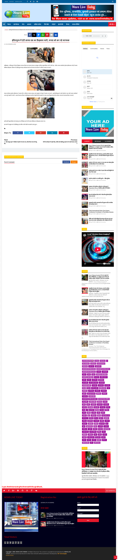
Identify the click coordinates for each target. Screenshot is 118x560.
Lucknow (93, 363)
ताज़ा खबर (96, 407)
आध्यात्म (96, 377)
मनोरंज (101, 420)
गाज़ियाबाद (97, 390)
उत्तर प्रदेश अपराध (93, 382)
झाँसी (84, 404)
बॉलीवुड (84, 420)
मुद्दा (107, 423)
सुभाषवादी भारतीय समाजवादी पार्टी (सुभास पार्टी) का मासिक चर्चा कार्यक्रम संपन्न (99, 300)
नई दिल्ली (92, 410)
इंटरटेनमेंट (95, 380)
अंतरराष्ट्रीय (98, 366)
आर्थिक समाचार (103, 377)
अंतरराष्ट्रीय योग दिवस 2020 (89, 369)
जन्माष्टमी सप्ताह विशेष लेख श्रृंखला (90, 399)
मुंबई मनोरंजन (89, 426)
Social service (101, 363)
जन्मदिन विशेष (92, 396)
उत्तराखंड (94, 385)
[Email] (51, 35)
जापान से (99, 401)
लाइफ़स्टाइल (85, 431)
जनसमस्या (85, 396)
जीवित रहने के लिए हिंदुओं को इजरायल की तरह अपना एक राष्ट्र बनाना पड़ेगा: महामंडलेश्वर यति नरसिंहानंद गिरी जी (100, 219)
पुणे (88, 415)
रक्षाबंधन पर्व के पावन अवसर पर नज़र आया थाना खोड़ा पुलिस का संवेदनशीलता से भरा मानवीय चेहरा (101, 163)
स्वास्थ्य (94, 440)
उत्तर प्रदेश (85, 382)
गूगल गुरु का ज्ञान (91, 393)
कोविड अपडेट (102, 388)
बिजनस (91, 418)
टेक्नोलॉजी (100, 404)
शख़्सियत (90, 434)
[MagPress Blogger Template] (17, 12)
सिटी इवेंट (98, 437)
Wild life (85, 366)
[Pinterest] (47, 35)
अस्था (93, 374)
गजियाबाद (85, 390)
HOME (6, 1)
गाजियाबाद (91, 390)
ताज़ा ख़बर (103, 407)
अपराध (84, 374)
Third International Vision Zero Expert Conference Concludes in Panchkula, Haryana (101, 211)
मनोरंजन (107, 420)
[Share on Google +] (41, 132)
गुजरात (84, 393)
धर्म (87, 410)
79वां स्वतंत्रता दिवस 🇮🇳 (88, 360)
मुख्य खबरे (102, 423)
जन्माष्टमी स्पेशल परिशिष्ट (104, 399)
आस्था (89, 380)
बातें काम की (85, 418)
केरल (84, 388)
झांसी (88, 404)
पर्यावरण (84, 415)
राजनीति (100, 426)
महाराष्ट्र (84, 423)
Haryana (102, 360)
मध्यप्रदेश (96, 420)
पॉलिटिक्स (94, 415)
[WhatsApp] (43, 35)
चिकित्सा (98, 393)
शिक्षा (95, 434)
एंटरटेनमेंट (107, 385)
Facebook (66, 162)
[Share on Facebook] (18, 132)
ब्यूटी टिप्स (90, 420)
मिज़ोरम (96, 423)
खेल (108, 388)
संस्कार (104, 434)
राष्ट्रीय (89, 429)
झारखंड (105, 401)
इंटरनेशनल (101, 380)
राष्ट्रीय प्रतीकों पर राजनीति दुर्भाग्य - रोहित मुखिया (99, 178)
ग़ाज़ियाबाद (104, 390)
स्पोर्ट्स (103, 437)
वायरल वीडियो (93, 431)
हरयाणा (99, 440)
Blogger (74, 162)
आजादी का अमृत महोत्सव (102, 374)
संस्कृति (84, 437)
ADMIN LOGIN (18, 1)
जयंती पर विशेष (93, 401)
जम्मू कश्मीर (85, 401)
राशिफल (84, 429)
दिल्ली (108, 407)
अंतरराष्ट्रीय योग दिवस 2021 (103, 369)
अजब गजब (91, 366)
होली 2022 (97, 442)
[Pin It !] (64, 132)
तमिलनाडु (90, 407)
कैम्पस (88, 388)
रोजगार (95, 429)
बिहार (96, 418)
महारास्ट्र (90, 423)
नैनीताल (106, 410)
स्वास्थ (89, 440)
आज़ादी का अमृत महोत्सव (88, 377)
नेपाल (97, 410)
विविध (99, 431)
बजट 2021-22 (105, 415)
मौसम (95, 426)
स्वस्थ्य (84, 440)
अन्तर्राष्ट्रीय (104, 371)
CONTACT (11, 1)
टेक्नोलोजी (106, 404)
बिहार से (100, 418)
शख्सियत (84, 434)
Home (6, 29)
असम (89, 374)
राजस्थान (106, 426)
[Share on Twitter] (29, 132)
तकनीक (84, 407)
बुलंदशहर (106, 418)
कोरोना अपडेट (95, 388)
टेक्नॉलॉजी (93, 404)
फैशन (99, 415)
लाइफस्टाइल (106, 429)
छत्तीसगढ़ (104, 393)
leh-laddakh (86, 363)
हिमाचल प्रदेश (86, 442)
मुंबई (83, 426)
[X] (34, 35)
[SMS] (38, 35)
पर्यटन (103, 412)
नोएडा (84, 412)
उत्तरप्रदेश (102, 382)
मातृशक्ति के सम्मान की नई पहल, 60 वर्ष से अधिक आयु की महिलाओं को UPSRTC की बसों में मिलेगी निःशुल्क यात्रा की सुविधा (101, 155)
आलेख (84, 380)
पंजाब (99, 412)
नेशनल (101, 410)
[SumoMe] (56, 35)
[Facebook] (30, 35)
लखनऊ (100, 429)
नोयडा (88, 412)
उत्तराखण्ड (101, 385)
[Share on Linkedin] (52, 132)
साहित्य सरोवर (91, 437)
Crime (96, 360)
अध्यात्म (98, 371)
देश (83, 410)
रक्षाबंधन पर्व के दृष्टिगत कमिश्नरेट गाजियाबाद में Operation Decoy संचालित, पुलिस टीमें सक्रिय (99, 187)
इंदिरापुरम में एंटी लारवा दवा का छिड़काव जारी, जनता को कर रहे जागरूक (40, 40)
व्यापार (103, 431)
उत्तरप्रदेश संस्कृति (86, 385)
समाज (100, 434)
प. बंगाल (93, 412)
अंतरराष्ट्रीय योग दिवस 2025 (89, 371)
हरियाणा (104, 440)
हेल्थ (92, 442)
